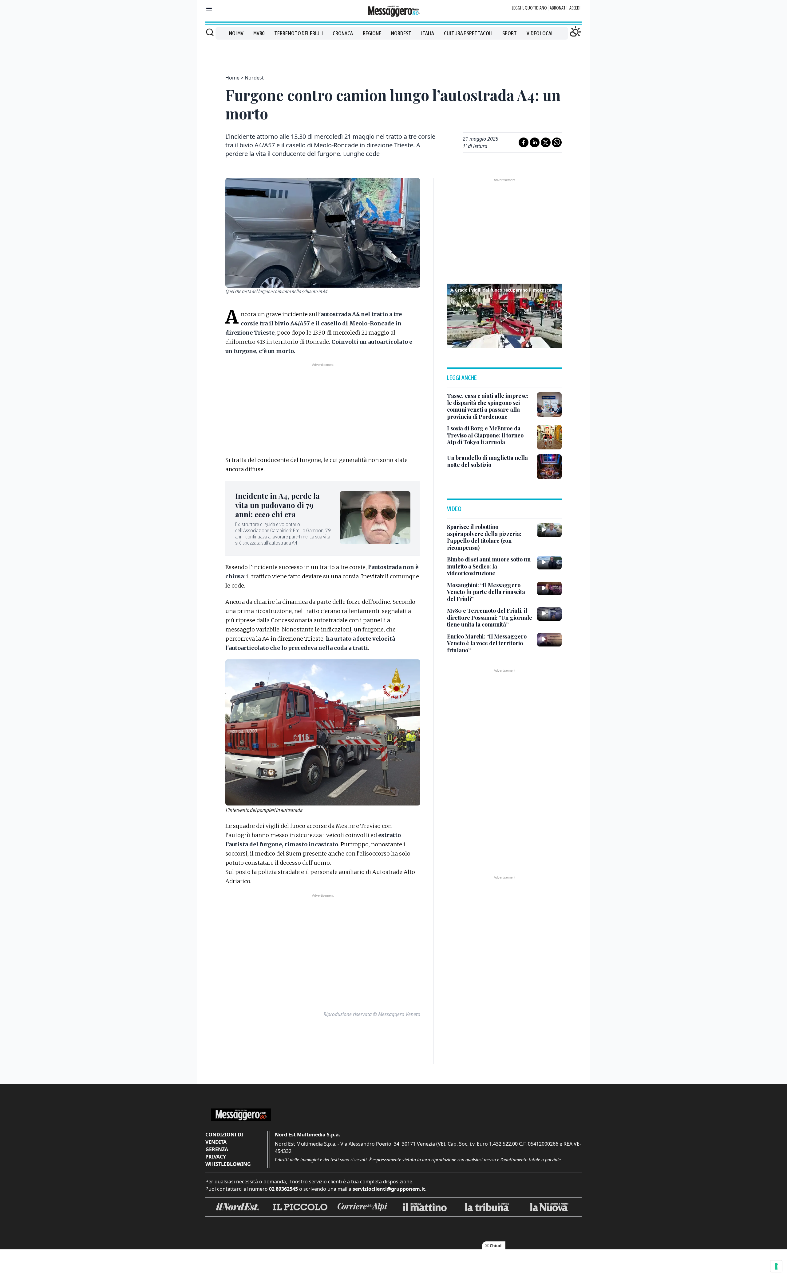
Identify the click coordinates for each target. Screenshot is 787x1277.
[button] (504, 315)
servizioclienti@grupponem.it (389, 1189)
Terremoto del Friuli (298, 33)
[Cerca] (209, 32)
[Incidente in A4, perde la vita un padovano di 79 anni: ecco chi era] (375, 517)
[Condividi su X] (546, 142)
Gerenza (216, 1149)
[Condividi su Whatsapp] (557, 142)
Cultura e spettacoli (468, 33)
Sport (509, 33)
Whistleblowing (228, 1164)
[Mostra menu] (209, 8)
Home (232, 77)
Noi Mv (236, 33)
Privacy (215, 1156)
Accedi (574, 8)
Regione (372, 33)
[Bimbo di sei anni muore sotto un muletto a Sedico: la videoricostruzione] (549, 562)
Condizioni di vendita (224, 1138)
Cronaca (343, 33)
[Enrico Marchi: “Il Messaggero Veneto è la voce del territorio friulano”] (549, 639)
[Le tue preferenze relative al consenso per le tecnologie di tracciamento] (776, 1266)
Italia (427, 33)
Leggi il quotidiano (529, 8)
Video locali (541, 33)
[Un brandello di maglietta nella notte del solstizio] (549, 466)
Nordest (401, 33)
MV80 (258, 33)
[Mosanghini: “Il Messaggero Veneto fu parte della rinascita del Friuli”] (549, 588)
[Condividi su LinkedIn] (535, 142)
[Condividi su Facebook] (523, 142)
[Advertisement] (393, 53)
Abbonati (558, 8)
